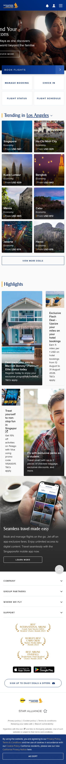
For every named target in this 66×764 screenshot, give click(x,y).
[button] (49, 6)
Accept (33, 756)
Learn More (23, 559)
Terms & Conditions (12, 742)
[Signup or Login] (57, 5)
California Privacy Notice (15, 749)
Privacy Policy (53, 738)
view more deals (33, 260)
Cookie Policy (13, 745)
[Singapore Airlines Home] (11, 10)
